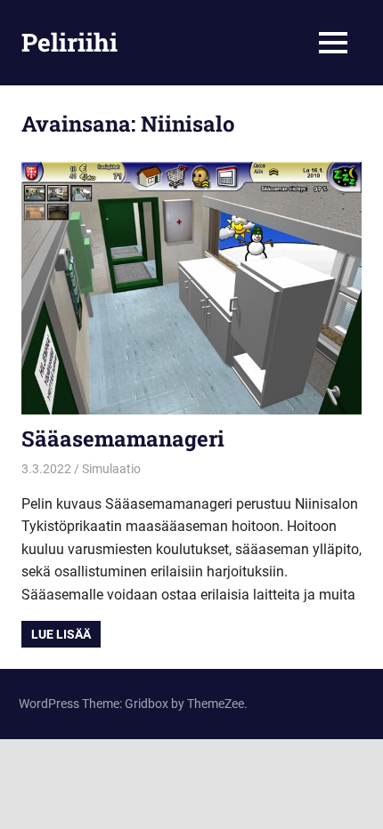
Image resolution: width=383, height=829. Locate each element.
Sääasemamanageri (122, 438)
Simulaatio (111, 469)
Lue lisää (61, 634)
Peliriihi (69, 42)
